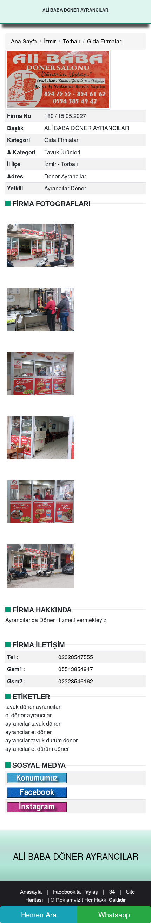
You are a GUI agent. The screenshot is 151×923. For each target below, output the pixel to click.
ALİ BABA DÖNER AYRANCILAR (75, 856)
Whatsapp (114, 914)
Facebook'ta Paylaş (75, 891)
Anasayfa (31, 891)
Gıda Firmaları (105, 41)
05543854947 (75, 669)
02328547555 (75, 657)
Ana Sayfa (24, 41)
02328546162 (75, 681)
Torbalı (71, 41)
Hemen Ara (39, 914)
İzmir (50, 41)
